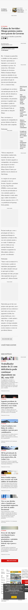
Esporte (3, 582)
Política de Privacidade (13, 590)
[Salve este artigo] (7, 38)
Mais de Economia (11, 560)
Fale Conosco (20, 599)
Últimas (4, 9)
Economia (4, 26)
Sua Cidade (8, 570)
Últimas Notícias (3, 573)
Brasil (2, 589)
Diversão (3, 580)
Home (2, 569)
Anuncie (25, 598)
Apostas (8, 573)
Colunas (3, 584)
